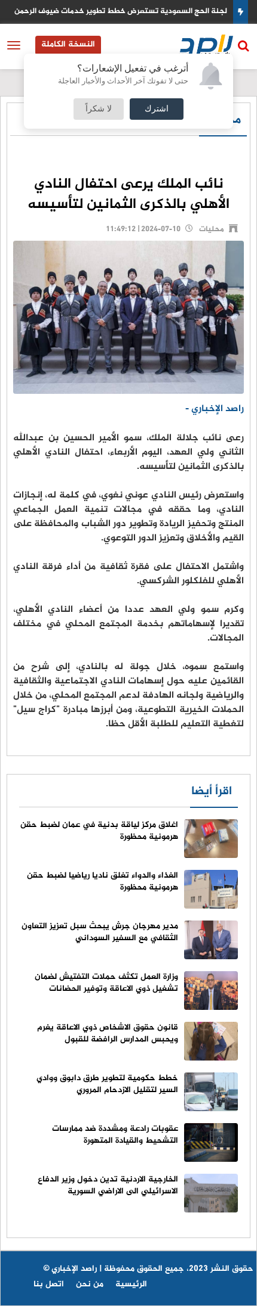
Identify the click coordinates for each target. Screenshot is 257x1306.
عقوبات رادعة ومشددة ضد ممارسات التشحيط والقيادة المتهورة (115, 1135)
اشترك (157, 109)
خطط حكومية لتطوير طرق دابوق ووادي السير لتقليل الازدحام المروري (107, 1084)
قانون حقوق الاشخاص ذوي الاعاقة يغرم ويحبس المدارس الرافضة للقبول (107, 1033)
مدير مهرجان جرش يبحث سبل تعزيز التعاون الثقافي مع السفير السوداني (100, 932)
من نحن (89, 1284)
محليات (211, 229)
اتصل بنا (48, 1284)
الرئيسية (131, 1284)
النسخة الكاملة (68, 44)
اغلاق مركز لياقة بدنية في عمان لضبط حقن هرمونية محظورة (99, 831)
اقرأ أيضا (211, 791)
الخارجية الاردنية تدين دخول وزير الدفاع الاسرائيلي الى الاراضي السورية (108, 1185)
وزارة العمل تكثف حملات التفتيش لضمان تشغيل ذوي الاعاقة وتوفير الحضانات (106, 983)
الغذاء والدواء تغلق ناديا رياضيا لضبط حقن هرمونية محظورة (102, 881)
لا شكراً (98, 109)
